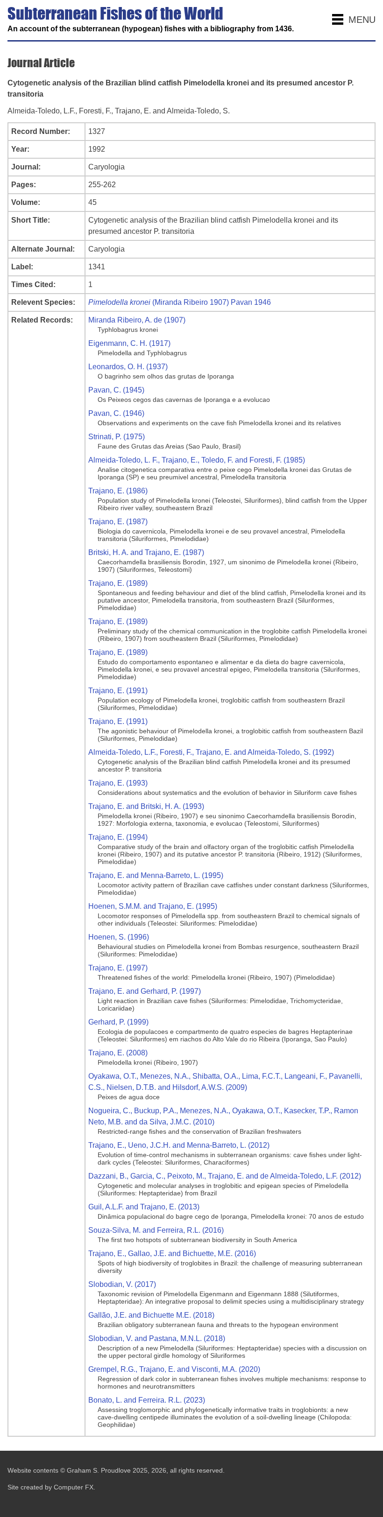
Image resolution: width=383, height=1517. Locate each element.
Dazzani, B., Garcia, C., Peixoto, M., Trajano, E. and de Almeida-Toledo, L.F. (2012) (224, 1176)
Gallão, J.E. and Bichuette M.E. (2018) (151, 1315)
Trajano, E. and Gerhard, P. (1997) (144, 991)
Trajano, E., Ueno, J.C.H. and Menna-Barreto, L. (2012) (179, 1145)
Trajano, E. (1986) (118, 491)
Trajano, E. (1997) (118, 968)
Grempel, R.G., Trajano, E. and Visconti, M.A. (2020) (174, 1369)
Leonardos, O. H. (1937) (128, 367)
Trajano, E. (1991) (118, 691)
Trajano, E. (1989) (118, 583)
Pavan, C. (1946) (116, 413)
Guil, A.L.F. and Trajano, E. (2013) (143, 1207)
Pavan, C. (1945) (116, 390)
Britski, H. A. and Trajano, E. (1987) (146, 552)
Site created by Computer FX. (51, 1487)
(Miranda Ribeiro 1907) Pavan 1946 (179, 302)
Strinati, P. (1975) (116, 437)
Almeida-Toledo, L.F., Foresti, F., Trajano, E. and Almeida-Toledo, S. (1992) (211, 752)
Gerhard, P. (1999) (118, 1022)
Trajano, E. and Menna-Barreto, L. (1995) (155, 875)
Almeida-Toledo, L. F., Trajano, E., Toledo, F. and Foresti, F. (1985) (196, 460)
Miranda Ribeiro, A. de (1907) (136, 320)
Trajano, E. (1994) (118, 837)
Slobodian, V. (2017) (122, 1284)
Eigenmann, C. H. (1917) (129, 343)
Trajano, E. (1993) (118, 783)
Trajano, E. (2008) (118, 1053)
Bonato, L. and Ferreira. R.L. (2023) (146, 1400)
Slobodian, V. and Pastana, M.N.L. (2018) (156, 1338)
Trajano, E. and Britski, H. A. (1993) (146, 806)
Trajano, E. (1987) (118, 522)
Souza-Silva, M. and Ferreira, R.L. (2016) (156, 1230)
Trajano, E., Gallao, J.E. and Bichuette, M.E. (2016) (172, 1253)
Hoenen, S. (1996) (118, 937)
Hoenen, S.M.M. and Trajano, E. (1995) (152, 906)
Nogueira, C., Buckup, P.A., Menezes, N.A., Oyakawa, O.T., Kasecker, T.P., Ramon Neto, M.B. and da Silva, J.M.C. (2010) (223, 1116)
